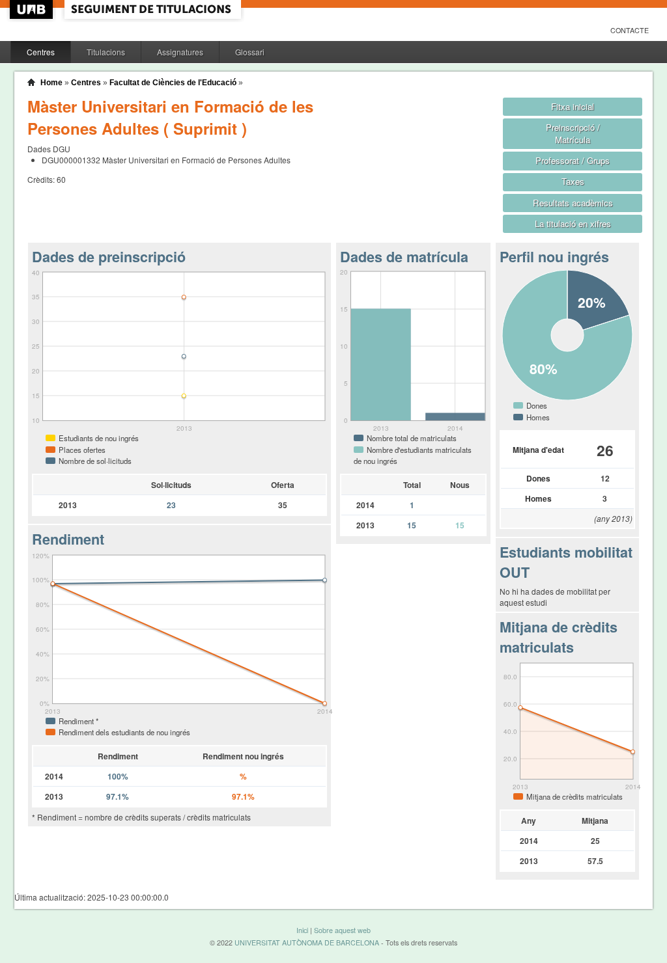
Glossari (249, 51)
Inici (302, 930)
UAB (32, 9)
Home (51, 82)
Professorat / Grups (572, 160)
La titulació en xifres (573, 223)
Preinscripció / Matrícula (573, 133)
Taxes (572, 181)
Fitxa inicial (572, 106)
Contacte (629, 30)
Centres (41, 51)
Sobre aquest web (342, 930)
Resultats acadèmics (573, 203)
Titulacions (106, 51)
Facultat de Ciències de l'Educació (172, 82)
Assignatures (180, 51)
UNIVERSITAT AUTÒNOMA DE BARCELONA (306, 942)
